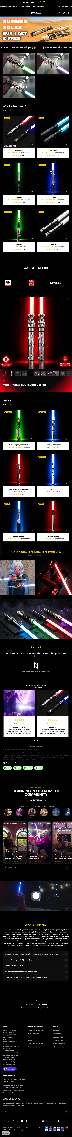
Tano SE (53, 244)
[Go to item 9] (56, 374)
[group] (36, 29)
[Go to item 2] (12, 374)
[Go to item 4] (24, 374)
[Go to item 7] (43, 374)
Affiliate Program (59, 1044)
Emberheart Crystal (53, 445)
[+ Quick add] (32, 144)
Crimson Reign (53, 536)
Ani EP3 (53, 198)
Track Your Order (34, 1047)
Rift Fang (53, 489)
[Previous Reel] (63, 868)
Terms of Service (59, 1040)
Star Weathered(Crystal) (18, 489)
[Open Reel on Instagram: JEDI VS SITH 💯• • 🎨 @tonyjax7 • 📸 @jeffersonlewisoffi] (39, 843)
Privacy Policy (58, 1030)
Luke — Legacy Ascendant (19, 445)
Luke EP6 (19, 244)
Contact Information (35, 1044)
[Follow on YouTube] (22, 1121)
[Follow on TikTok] (26, 1121)
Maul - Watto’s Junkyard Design (24, 385)
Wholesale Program (60, 1047)
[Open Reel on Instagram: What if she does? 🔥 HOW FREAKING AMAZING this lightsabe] (15, 843)
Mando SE (19, 151)
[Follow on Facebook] (4, 1121)
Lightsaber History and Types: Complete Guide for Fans (13, 1086)
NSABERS (6, 381)
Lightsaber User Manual (36, 1030)
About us (31, 1040)
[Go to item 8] (50, 374)
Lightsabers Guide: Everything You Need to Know (13, 1092)
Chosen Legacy (19, 536)
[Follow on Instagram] (13, 1121)
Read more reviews (36, 746)
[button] (34, 741)
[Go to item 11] (69, 374)
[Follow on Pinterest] (17, 1121)
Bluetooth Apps (33, 1034)
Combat (19, 198)
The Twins (53, 151)
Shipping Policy (58, 1037)
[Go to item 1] (5, 374)
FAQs (29, 1037)
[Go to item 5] (31, 374)
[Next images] (69, 578)
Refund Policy (57, 1034)
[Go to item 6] (37, 374)
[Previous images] (3, 578)
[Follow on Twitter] (8, 1121)
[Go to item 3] (18, 374)
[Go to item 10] (62, 374)
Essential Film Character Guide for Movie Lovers (14, 1081)
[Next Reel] (67, 868)
